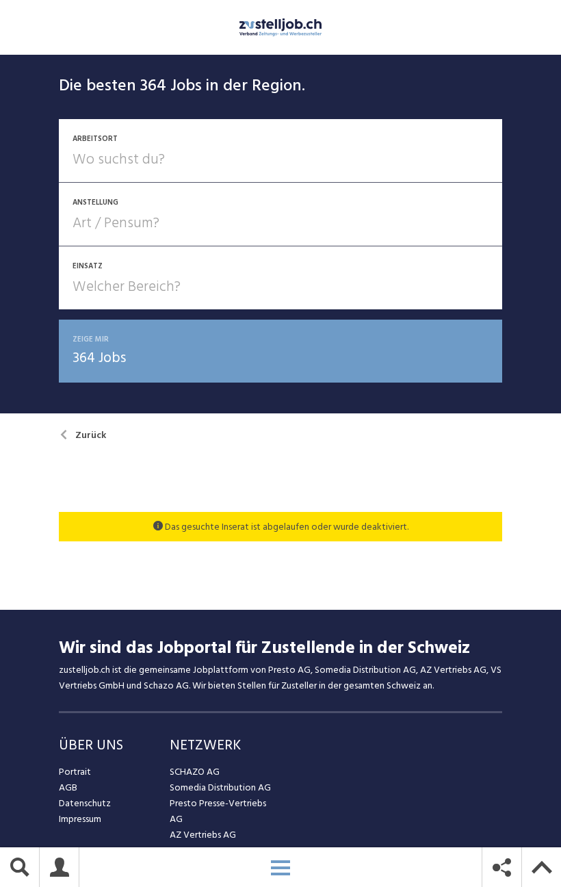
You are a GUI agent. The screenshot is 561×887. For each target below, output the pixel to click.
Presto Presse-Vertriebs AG (218, 811)
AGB (68, 787)
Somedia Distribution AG (220, 787)
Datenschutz (85, 803)
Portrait (75, 772)
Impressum (80, 819)
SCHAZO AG (195, 772)
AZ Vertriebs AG (203, 835)
